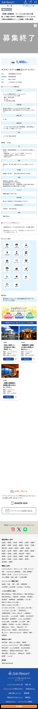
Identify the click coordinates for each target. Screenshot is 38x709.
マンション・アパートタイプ (10, 645)
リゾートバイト (28, 69)
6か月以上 (27, 587)
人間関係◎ (27, 613)
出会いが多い (5, 616)
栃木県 (15, 545)
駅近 (26, 650)
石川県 (9, 551)
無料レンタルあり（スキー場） (10, 605)
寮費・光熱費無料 (25, 645)
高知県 (9, 559)
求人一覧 (9, 6)
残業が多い (26, 624)
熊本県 (26, 559)
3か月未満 (12, 587)
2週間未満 (24, 584)
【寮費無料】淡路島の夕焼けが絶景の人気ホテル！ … (27, 347)
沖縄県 (10, 562)
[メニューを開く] (35, 2)
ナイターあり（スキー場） (9, 610)
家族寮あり (5, 650)
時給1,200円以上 (6, 594)
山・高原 (18, 624)
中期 (13, 584)
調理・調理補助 (27, 571)
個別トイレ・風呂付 (14, 642)
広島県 (26, 556)
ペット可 (10, 656)
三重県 (21, 551)
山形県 (26, 542)
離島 (30, 632)
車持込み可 (21, 653)
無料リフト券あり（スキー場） (10, 602)
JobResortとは (30, 689)
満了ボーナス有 (6, 629)
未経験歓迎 (12, 599)
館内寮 (3, 656)
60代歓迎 (4, 599)
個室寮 (24, 642)
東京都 (10, 548)
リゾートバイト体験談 (25, 701)
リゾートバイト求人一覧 (15, 684)
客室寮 (28, 653)
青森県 (9, 542)
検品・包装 (14, 577)
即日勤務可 (13, 619)
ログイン (30, 3)
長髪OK (25, 632)
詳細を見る (8, 359)
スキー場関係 (5, 577)
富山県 (3, 551)
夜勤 (28, 621)
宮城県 (32, 542)
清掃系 (3, 574)
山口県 (9, 556)
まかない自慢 (5, 621)
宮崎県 (21, 559)
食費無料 (4, 635)
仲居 (3, 571)
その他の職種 (23, 577)
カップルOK (14, 616)
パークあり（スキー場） (8, 607)
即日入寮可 (5, 648)
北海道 (3, 542)
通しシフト (5, 632)
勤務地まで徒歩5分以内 (16, 650)
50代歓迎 (29, 596)
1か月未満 (4, 587)
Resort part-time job (7, 663)
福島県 (3, 545)
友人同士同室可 (25, 648)
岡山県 (15, 556)
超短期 (3, 584)
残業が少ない (5, 627)
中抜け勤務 (14, 621)
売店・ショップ (28, 569)
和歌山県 (21, 553)
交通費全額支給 (6, 613)
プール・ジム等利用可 (24, 619)
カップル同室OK (14, 648)
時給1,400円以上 (18, 594)
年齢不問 (15, 596)
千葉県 (32, 545)
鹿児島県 (4, 562)
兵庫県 (15, 553)
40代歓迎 (22, 596)
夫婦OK (22, 616)
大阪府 (28, 553)
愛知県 (32, 551)
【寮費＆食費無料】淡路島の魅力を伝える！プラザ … (9, 385)
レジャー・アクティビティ (20, 574)
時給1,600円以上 (29, 594)
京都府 (9, 553)
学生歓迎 (11, 624)
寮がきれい (13, 653)
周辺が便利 (5, 619)
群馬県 (21, 545)
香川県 (3, 559)
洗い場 (9, 574)
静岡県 (3, 553)
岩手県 (15, 542)
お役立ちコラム (11, 701)
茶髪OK (14, 629)
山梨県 (22, 548)
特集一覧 (28, 684)
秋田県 (21, 542)
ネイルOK (22, 621)
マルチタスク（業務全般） (13, 571)
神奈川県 (4, 548)
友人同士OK (29, 616)
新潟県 (28, 548)
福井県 (15, 551)
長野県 (16, 548)
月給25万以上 (22, 610)
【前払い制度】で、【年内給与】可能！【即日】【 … (9, 347)
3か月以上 (20, 587)
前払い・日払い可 (17, 613)
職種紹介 (28, 697)
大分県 (15, 559)
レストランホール (7, 569)
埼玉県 (26, 545)
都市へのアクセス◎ (15, 632)
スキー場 (27, 599)
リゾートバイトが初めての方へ (13, 689)
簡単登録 (25, 3)
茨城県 (9, 545)
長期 (18, 584)
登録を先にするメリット (15, 697)
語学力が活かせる (24, 629)
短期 (9, 584)
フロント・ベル (18, 569)
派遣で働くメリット (15, 693)
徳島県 (32, 556)
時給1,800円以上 (6, 596)
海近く (13, 627)
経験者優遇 (20, 599)
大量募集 (4, 624)
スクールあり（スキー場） (24, 607)
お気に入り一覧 (29, 6)
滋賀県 (3, 556)
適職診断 (26, 693)
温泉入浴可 (20, 627)
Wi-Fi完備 (4, 642)
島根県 (21, 556)
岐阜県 (26, 551)
